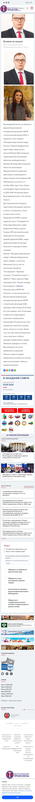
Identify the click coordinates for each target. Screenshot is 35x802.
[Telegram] (10, 370)
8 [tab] (32, 709)
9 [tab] (33, 709)
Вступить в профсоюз (9, 410)
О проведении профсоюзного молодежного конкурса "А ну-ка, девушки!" (14, 493)
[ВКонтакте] (4, 370)
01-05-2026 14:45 (8, 460)
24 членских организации (17, 435)
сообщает (19, 286)
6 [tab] (29, 709)
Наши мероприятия (9, 439)
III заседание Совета (16, 378)
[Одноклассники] (7, 370)
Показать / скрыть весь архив (11, 700)
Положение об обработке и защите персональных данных (28, 738)
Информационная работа (13, 47)
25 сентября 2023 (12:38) (13, 45)
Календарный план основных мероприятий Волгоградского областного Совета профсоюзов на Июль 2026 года (17, 533)
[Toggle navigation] (31, 8)
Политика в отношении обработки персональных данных (17, 738)
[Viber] (12, 370)
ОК (17, 797)
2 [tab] (24, 709)
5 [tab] (28, 709)
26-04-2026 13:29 (8, 479)
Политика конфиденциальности (7, 747)
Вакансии (17, 725)
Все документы (29, 486)
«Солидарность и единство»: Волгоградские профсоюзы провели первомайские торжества (15, 455)
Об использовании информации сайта (17, 749)
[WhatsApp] (15, 370)
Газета (26, 47)
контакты (25, 723)
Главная (9, 723)
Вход (27, 2)
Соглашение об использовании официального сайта (6, 737)
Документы (6, 486)
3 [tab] (25, 709)
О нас (17, 723)
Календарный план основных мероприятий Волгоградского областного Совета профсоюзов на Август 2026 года (17, 502)
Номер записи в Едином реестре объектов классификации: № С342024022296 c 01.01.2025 (28, 753)
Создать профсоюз (25, 410)
